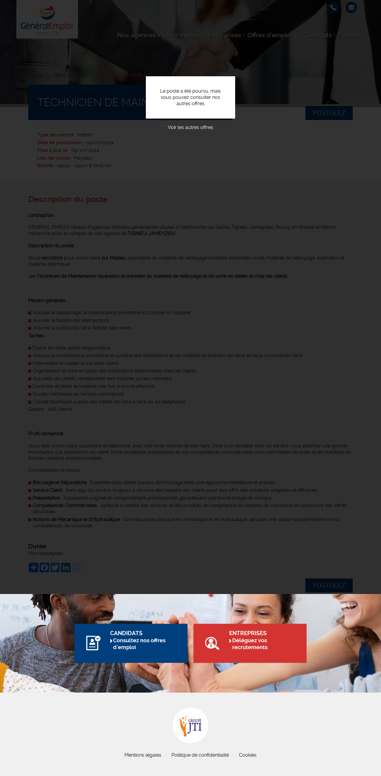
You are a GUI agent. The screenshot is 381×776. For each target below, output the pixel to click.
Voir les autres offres (190, 127)
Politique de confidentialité (200, 755)
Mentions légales (142, 755)
